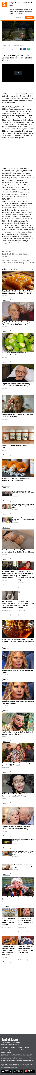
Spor (2, 1050)
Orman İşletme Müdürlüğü (11, 189)
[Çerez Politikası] (6, 1066)
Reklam (10, 1044)
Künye (18, 1044)
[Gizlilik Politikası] (15, 1064)
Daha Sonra (19, 17)
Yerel (16, 1050)
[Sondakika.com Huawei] (29, 1071)
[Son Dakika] (18, 1039)
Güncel (13, 1047)
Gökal (30, 116)
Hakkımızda (4, 1044)
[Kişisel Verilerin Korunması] (18, 1066)
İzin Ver (29, 17)
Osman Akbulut (25, 118)
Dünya (20, 1047)
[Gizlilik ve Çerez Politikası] (27, 1064)
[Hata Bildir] (14, 1067)
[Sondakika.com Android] (18, 1071)
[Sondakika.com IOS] (6, 1071)
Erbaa (11, 94)
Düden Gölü (25, 94)
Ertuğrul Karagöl (21, 116)
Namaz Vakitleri (6, 1052)
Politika (23, 1050)
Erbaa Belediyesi (8, 107)
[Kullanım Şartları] (5, 1064)
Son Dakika (4, 1047)
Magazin (9, 1050)
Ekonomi (27, 1047)
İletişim (14, 1044)
